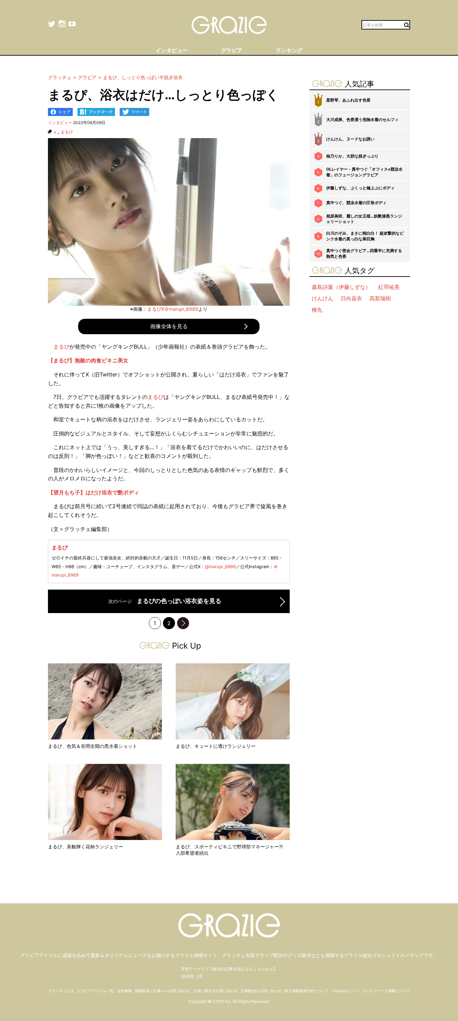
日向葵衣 (351, 298)
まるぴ (67, 132)
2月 (199, 976)
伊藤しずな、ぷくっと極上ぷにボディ (360, 187)
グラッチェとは (61, 990)
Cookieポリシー (345, 990)
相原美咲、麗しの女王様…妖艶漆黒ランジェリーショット (364, 219)
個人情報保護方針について (306, 990)
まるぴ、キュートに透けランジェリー (215, 746)
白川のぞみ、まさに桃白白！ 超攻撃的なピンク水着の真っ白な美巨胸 (365, 236)
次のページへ (183, 623)
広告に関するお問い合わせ (215, 990)
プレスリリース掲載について (386, 990)
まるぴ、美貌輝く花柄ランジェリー (85, 846)
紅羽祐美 (389, 287)
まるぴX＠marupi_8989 (172, 309)
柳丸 (317, 309)
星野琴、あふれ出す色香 (348, 100)
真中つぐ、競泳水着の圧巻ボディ (356, 202)
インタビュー (60, 122)
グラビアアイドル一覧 (95, 990)
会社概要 (124, 990)
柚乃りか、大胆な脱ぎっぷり (352, 156)
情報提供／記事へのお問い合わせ (162, 990)
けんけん (322, 298)
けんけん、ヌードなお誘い (350, 138)
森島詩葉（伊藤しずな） (341, 287)
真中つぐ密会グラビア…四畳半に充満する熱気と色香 (364, 253)
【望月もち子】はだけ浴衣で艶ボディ (93, 492)
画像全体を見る (169, 326)
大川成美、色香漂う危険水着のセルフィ (362, 119)
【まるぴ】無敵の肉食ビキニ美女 (88, 360)
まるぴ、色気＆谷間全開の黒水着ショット (92, 746)
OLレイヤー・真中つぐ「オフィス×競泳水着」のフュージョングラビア (364, 172)
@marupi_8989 (220, 566)
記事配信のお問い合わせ (261, 990)
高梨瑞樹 (380, 298)
